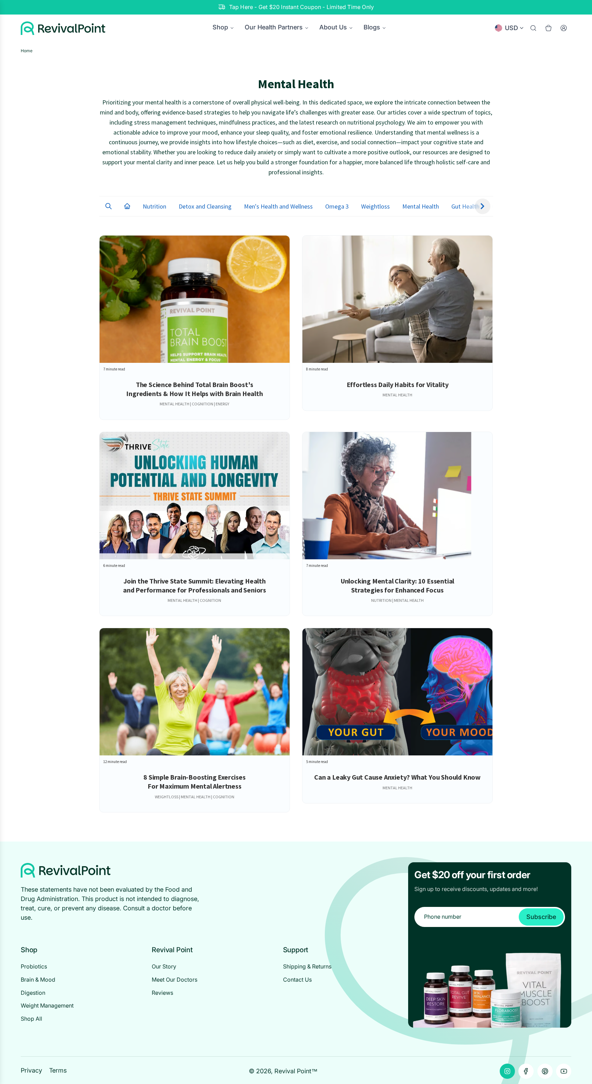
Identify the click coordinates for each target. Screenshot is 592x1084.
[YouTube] (563, 1071)
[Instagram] (507, 1071)
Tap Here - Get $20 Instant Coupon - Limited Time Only (301, 6)
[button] (108, 206)
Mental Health (420, 206)
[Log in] (563, 28)
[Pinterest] (545, 1071)
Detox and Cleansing (205, 206)
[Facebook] (526, 1071)
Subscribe (541, 916)
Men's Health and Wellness (278, 206)
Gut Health (465, 206)
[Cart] (548, 28)
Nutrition (154, 206)
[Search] (533, 28)
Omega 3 (337, 206)
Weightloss (375, 206)
